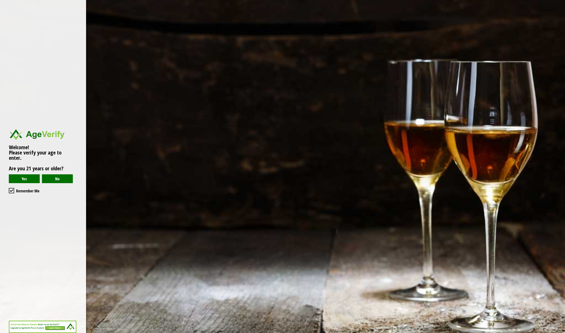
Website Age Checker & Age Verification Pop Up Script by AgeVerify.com (559, 332)
